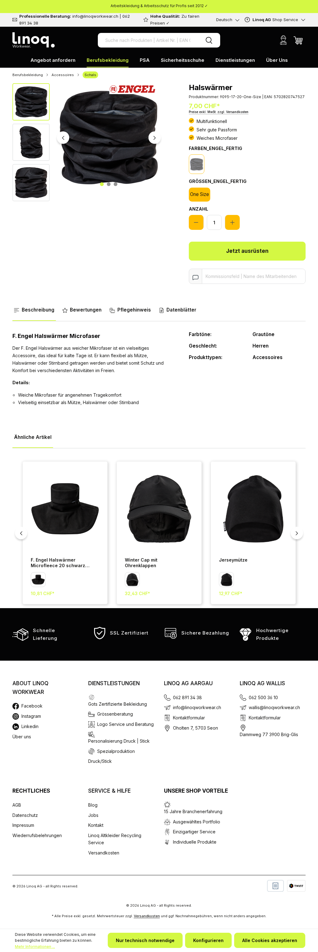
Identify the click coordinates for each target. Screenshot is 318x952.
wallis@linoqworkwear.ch (274, 707)
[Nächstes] (154, 137)
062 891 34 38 (187, 697)
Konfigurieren (208, 940)
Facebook (32, 705)
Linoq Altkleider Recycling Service (114, 839)
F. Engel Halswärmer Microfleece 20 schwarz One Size (58, 563)
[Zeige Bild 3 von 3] (115, 184)
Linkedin (30, 726)
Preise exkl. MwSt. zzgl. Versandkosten (218, 112)
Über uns (21, 736)
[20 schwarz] (196, 164)
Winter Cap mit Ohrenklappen (141, 562)
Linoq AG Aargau (188, 683)
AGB (16, 805)
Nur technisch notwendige (145, 940)
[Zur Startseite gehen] (33, 40)
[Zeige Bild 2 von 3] (109, 184)
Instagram (31, 716)
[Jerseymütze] (253, 508)
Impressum (23, 825)
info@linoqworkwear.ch (197, 707)
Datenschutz (25, 815)
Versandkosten (103, 852)
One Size (199, 194)
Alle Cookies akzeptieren (269, 940)
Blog (93, 805)
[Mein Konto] (283, 40)
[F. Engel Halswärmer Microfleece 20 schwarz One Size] (65, 508)
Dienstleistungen (114, 683)
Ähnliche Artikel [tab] (33, 437)
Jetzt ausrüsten (247, 251)
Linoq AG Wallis (262, 683)
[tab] (34, 310)
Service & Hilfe (109, 791)
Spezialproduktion (116, 751)
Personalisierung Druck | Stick (119, 741)
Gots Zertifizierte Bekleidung (117, 704)
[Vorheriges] (63, 137)
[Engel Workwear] (132, 88)
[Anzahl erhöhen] (232, 222)
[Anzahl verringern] (196, 222)
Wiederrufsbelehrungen (37, 835)
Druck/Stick (100, 761)
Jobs (93, 815)
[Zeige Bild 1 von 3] (102, 184)
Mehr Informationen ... (35, 946)
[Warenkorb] (298, 40)
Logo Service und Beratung (125, 724)
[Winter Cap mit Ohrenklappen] (159, 508)
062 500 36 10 (263, 697)
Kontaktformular (189, 717)
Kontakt (95, 825)
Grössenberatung (115, 714)
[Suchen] (209, 40)
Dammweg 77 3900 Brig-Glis (269, 734)
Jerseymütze (233, 560)
